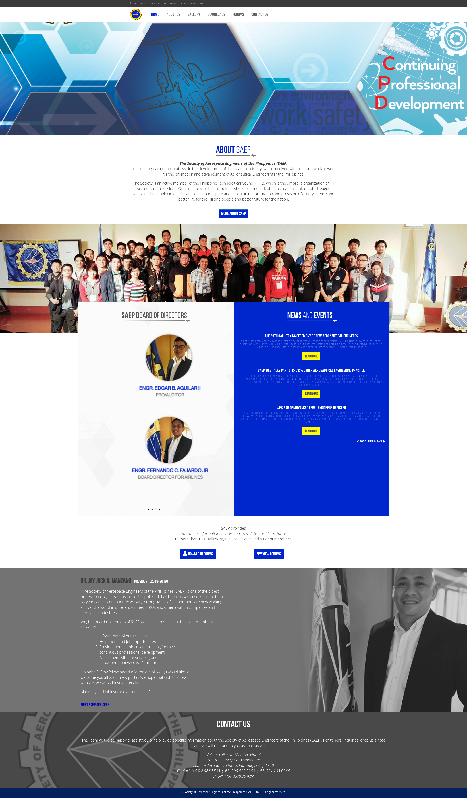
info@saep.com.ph (195, 3)
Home (155, 14)
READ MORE (311, 356)
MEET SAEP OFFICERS (95, 705)
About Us (173, 14)
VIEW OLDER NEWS (369, 441)
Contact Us (259, 14)
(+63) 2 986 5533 (139, 3)
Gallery (194, 14)
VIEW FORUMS (271, 554)
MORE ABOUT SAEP (233, 213)
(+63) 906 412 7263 (157, 3)
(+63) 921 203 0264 (176, 3)
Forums (238, 14)
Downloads (216, 14)
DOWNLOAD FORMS (200, 554)
